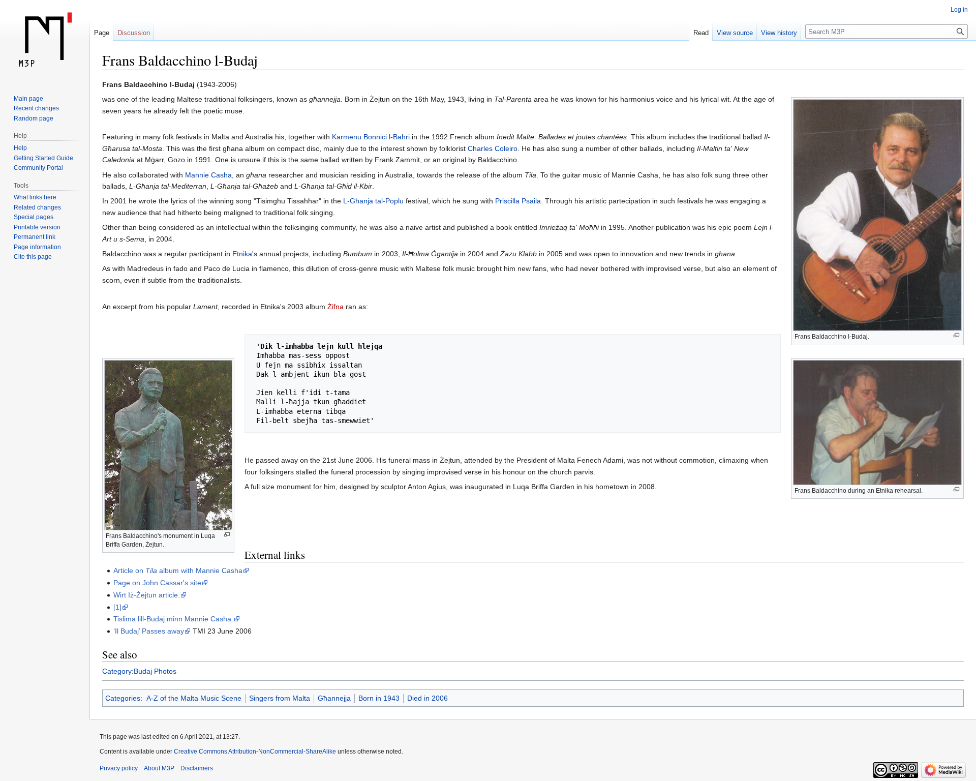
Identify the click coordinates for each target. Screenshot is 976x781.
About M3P (159, 768)
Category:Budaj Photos (139, 671)
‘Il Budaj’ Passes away (148, 631)
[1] (117, 607)
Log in (959, 9)
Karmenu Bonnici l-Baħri (371, 137)
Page (101, 33)
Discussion (133, 33)
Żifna (335, 307)
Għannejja (334, 698)
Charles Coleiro (492, 148)
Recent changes (36, 108)
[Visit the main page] (44, 40)
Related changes (37, 207)
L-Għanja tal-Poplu (373, 201)
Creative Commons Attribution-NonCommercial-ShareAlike (255, 751)
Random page (33, 118)
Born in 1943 (379, 698)
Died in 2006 (427, 698)
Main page (28, 98)
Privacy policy (119, 768)
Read (701, 33)
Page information (37, 247)
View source (735, 33)
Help (20, 148)
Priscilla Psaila (518, 201)
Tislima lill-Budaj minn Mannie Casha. (173, 619)
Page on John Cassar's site (157, 583)
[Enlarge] (956, 335)
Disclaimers (196, 768)
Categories (122, 698)
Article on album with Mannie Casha (177, 570)
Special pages (33, 217)
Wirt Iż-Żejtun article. (146, 595)
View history (779, 33)
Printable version (37, 227)
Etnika (242, 254)
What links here (35, 197)
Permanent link (34, 237)
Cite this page (33, 256)
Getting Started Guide (43, 158)
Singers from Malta (279, 698)
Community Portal (38, 167)
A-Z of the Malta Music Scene (193, 698)
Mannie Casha (208, 175)
